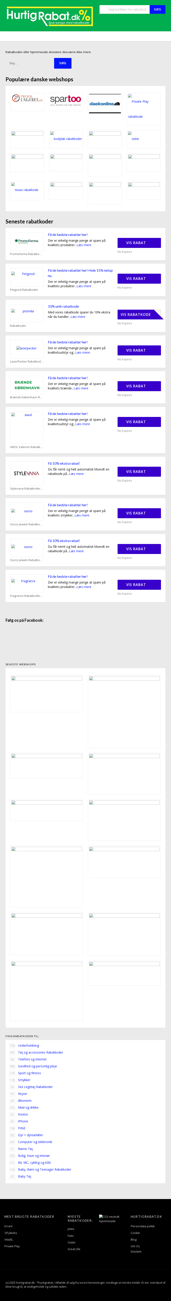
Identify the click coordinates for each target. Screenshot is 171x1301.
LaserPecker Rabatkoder (26, 361)
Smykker (20, 1080)
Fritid (17, 1128)
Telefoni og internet (29, 1059)
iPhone (19, 1121)
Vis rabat (136, 242)
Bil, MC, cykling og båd (30, 1162)
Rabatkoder (18, 326)
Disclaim (136, 1251)
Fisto (71, 1236)
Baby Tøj (21, 1176)
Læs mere (84, 245)
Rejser (19, 1094)
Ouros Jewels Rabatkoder (26, 524)
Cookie (135, 1233)
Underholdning (24, 1045)
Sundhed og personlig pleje (33, 1066)
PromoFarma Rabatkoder (26, 254)
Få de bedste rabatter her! (68, 234)
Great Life (74, 1249)
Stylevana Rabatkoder (25, 488)
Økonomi (21, 1100)
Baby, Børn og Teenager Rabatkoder (40, 1169)
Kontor (19, 1114)
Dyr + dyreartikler (27, 1135)
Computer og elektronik (31, 1142)
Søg (157, 9)
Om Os (135, 1246)
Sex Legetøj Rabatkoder (32, 1087)
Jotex (71, 1229)
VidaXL (8, 1239)
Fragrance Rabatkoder (25, 596)
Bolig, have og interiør (30, 1156)
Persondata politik (143, 1226)
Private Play (12, 1246)
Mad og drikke (24, 1107)
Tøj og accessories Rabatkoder (36, 1052)
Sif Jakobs (10, 1233)
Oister (72, 1242)
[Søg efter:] (30, 63)
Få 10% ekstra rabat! (64, 463)
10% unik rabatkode (63, 306)
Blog (133, 1239)
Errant (8, 1226)
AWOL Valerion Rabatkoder (26, 447)
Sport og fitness (25, 1073)
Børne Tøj (22, 1149)
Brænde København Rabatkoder (26, 397)
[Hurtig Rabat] (50, 16)
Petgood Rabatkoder (24, 290)
